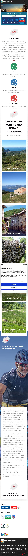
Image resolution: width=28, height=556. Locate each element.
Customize (13, 287)
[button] (25, 2)
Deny (14, 290)
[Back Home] (6, 1)
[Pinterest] (26, 554)
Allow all (14, 284)
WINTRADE (24, 548)
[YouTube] (22, 554)
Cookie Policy (13, 552)
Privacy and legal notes (5, 552)
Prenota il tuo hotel (13, 13)
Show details (22, 281)
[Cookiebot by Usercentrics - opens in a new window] (21, 264)
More (14, 60)
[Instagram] (24, 554)
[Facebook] (20, 554)
